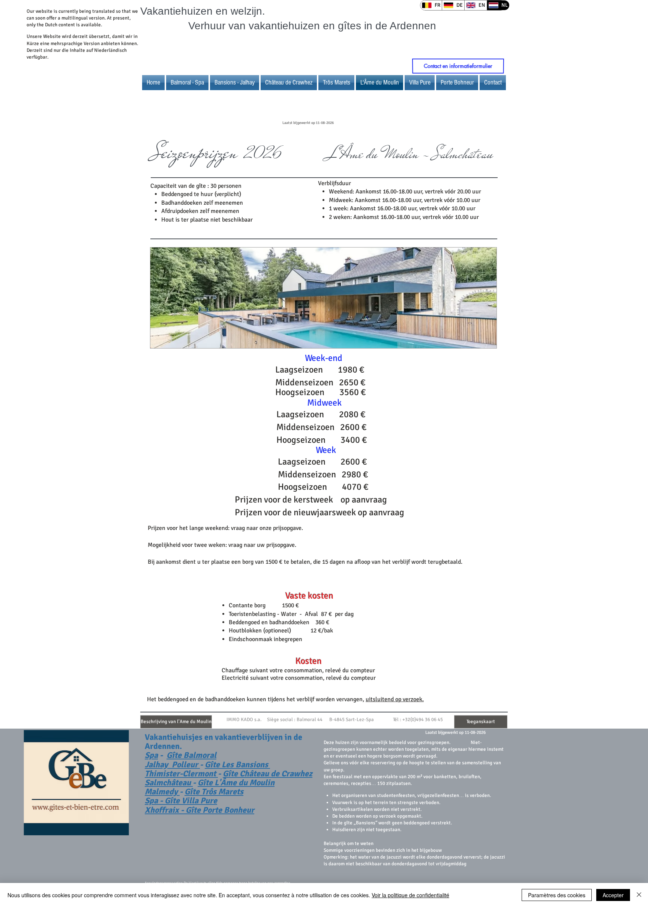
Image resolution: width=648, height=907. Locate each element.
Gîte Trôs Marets (213, 791)
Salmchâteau (169, 782)
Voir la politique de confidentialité (410, 895)
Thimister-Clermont (181, 773)
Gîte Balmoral (191, 755)
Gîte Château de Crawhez (267, 773)
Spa (151, 755)
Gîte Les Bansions (237, 764)
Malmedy (162, 791)
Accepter (613, 895)
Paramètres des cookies (556, 895)
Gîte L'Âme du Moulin (236, 782)
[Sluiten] (639, 895)
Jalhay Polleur (172, 764)
